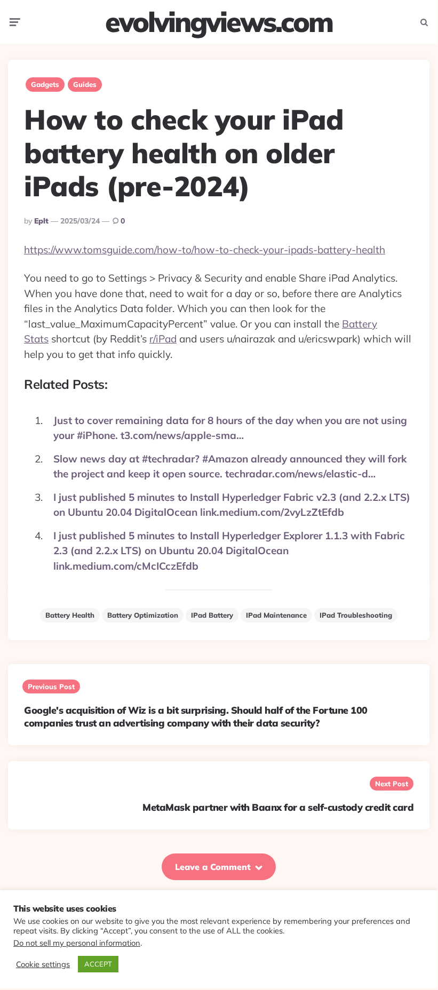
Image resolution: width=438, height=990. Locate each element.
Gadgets (45, 84)
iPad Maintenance (276, 615)
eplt (41, 221)
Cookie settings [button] (43, 964)
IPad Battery (212, 615)
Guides (85, 84)
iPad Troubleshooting (356, 615)
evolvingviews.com (218, 21)
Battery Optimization (142, 615)
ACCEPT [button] (98, 964)
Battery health (69, 615)
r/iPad (163, 338)
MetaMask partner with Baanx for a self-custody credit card (277, 807)
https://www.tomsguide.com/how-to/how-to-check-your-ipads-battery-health (204, 249)
